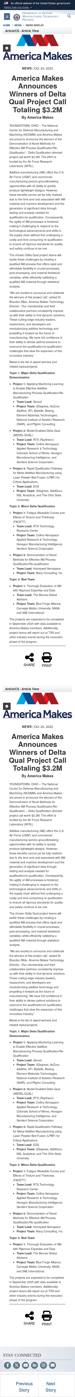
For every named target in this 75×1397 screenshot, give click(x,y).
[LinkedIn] (34, 1365)
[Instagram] (43, 1365)
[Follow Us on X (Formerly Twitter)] (16, 1365)
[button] (18, 7)
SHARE (29, 664)
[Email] (52, 1365)
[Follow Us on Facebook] (7, 1365)
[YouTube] (25, 1365)
